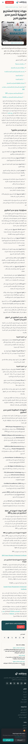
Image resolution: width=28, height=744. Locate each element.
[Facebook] (15, 637)
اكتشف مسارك (9, 2)
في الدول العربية (19, 75)
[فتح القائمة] (2, 2)
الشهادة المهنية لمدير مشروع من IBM (14, 93)
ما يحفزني (25, 728)
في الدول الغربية (19, 79)
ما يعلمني (25, 725)
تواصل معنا (24, 699)
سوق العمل (10, 113)
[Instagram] (19, 637)
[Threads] (4, 637)
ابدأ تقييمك (20, 627)
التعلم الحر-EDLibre (15, 611)
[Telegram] (8, 637)
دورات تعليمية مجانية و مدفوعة (12, 7)
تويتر (3, 611)
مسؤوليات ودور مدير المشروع (18, 68)
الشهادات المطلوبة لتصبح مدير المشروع (16, 83)
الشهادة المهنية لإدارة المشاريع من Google (13, 97)
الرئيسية (25, 7)
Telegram (11, 614)
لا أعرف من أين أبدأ (23, 717)
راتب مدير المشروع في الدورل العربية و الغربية (15, 71)
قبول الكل (8, 740)
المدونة (20, 7)
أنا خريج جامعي (23, 712)
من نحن (25, 694)
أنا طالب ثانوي (24, 710)
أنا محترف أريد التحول (22, 715)
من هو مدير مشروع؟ (20, 64)
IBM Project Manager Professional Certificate (14, 555)
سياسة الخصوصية (18, 736)
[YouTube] (23, 637)
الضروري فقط (19, 740)
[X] (12, 637)
